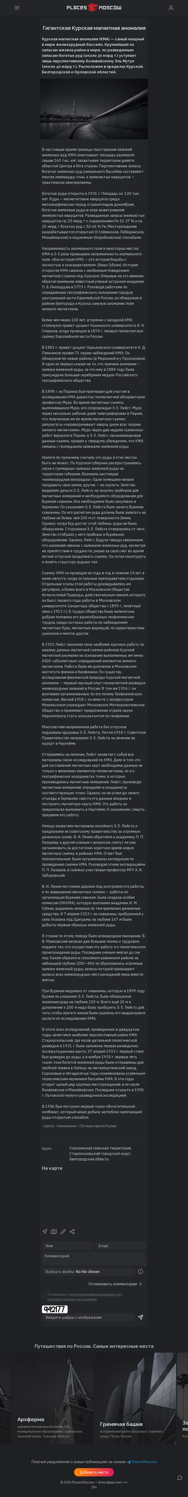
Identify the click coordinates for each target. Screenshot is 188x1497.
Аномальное (67, 1126)
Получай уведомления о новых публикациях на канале (94, 1461)
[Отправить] (140, 1317)
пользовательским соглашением (72, 1299)
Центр (49, 1126)
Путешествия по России (98, 1126)
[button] (44, 1231)
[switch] (142, 1284)
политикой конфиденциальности (94, 1294)
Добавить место (94, 1472)
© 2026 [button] (94, 1482)
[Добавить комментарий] (179, 1477)
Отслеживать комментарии (112, 1284)
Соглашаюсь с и (84, 1296)
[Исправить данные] (63, 1231)
